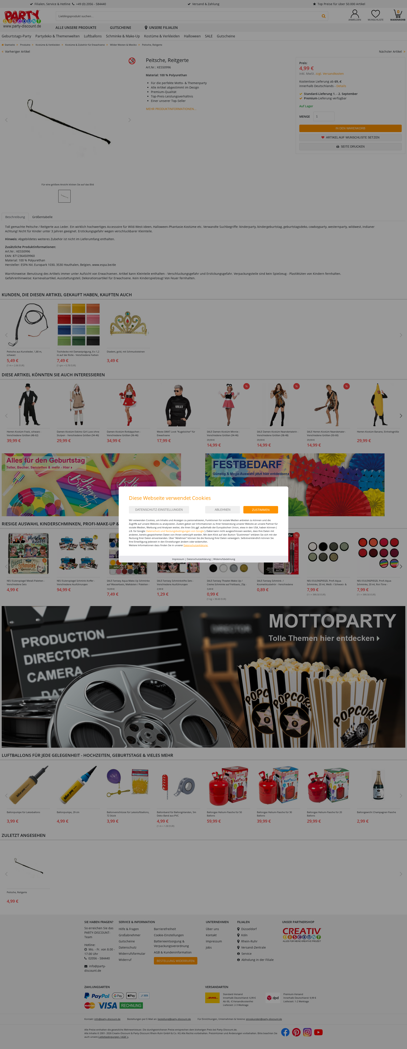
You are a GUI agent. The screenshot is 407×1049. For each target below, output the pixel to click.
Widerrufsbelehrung (224, 559)
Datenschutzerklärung (199, 559)
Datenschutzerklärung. (196, 545)
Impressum (178, 559)
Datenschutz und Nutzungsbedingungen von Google (175, 531)
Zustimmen (261, 510)
